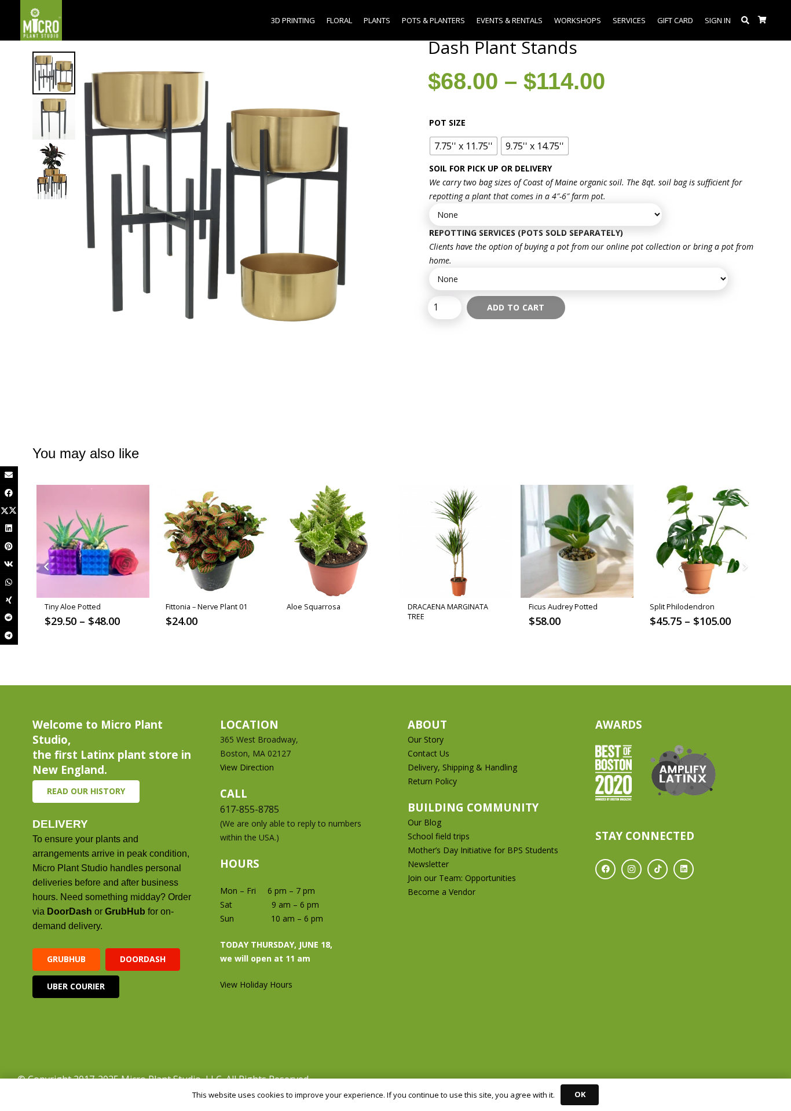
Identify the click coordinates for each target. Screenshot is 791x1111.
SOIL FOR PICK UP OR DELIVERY (490, 168)
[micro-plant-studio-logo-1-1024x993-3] (41, 20)
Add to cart (516, 307)
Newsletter (428, 863)
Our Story (426, 739)
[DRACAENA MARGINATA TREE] (456, 541)
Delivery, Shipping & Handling (463, 767)
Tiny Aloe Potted (73, 607)
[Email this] (9, 475)
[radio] (463, 146)
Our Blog (424, 822)
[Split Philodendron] (698, 541)
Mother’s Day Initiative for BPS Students (483, 850)
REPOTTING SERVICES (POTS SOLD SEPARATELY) (526, 232)
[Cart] (762, 20)
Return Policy (432, 781)
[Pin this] (9, 547)
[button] (746, 20)
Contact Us (428, 753)
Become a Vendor (441, 891)
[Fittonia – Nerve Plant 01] (214, 541)
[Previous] (46, 567)
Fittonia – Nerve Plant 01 (206, 607)
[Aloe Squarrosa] (335, 541)
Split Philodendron (682, 607)
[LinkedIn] (683, 869)
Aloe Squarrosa (313, 607)
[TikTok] (657, 869)
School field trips (439, 836)
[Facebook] (605, 869)
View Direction (247, 767)
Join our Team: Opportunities (462, 877)
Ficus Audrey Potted (563, 607)
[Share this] (9, 493)
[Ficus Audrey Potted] (577, 541)
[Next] (744, 567)
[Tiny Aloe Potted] (92, 541)
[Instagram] (631, 869)
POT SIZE (447, 122)
